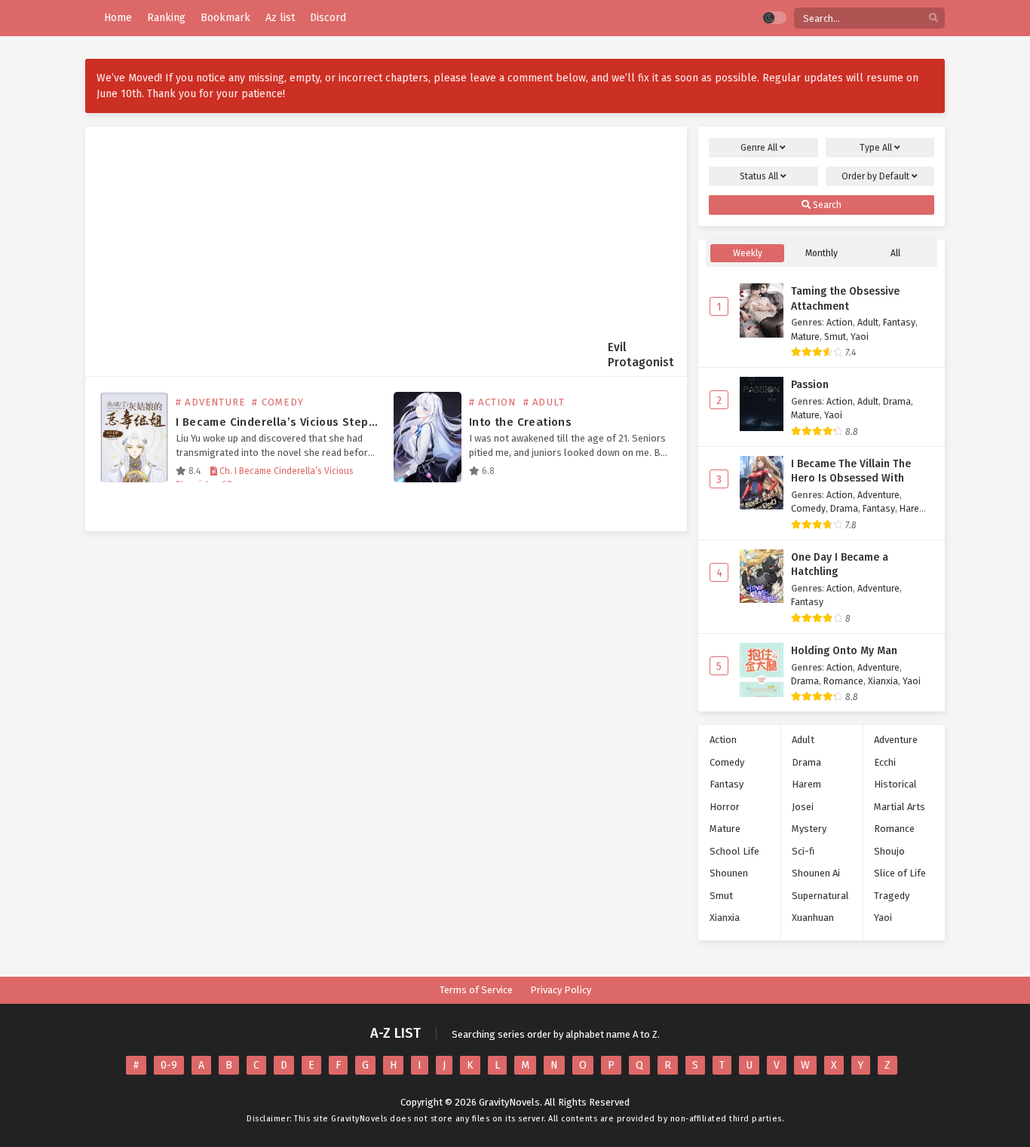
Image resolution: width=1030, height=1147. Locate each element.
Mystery (809, 828)
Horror (725, 806)
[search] (933, 18)
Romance (843, 681)
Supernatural (820, 895)
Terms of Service (476, 990)
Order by (875, 176)
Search (826, 205)
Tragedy (891, 895)
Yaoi (860, 336)
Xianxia (883, 681)
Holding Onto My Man (844, 650)
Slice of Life (900, 873)
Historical (895, 784)
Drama (897, 401)
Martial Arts (899, 806)
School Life (734, 851)
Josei (803, 806)
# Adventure (210, 402)
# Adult (544, 402)
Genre (758, 147)
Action (839, 322)
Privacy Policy (560, 990)
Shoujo (889, 851)
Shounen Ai (816, 873)
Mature (805, 336)
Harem (913, 508)
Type (876, 147)
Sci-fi (803, 851)
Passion (810, 384)
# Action (493, 402)
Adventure (878, 494)
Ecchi (885, 762)
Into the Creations (520, 422)
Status (759, 176)
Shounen (729, 873)
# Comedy (278, 402)
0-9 (169, 1065)
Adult (867, 322)
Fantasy (899, 322)
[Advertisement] (352, 245)
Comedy (808, 508)
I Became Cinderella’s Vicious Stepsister (288, 422)
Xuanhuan (813, 917)
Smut (835, 336)
